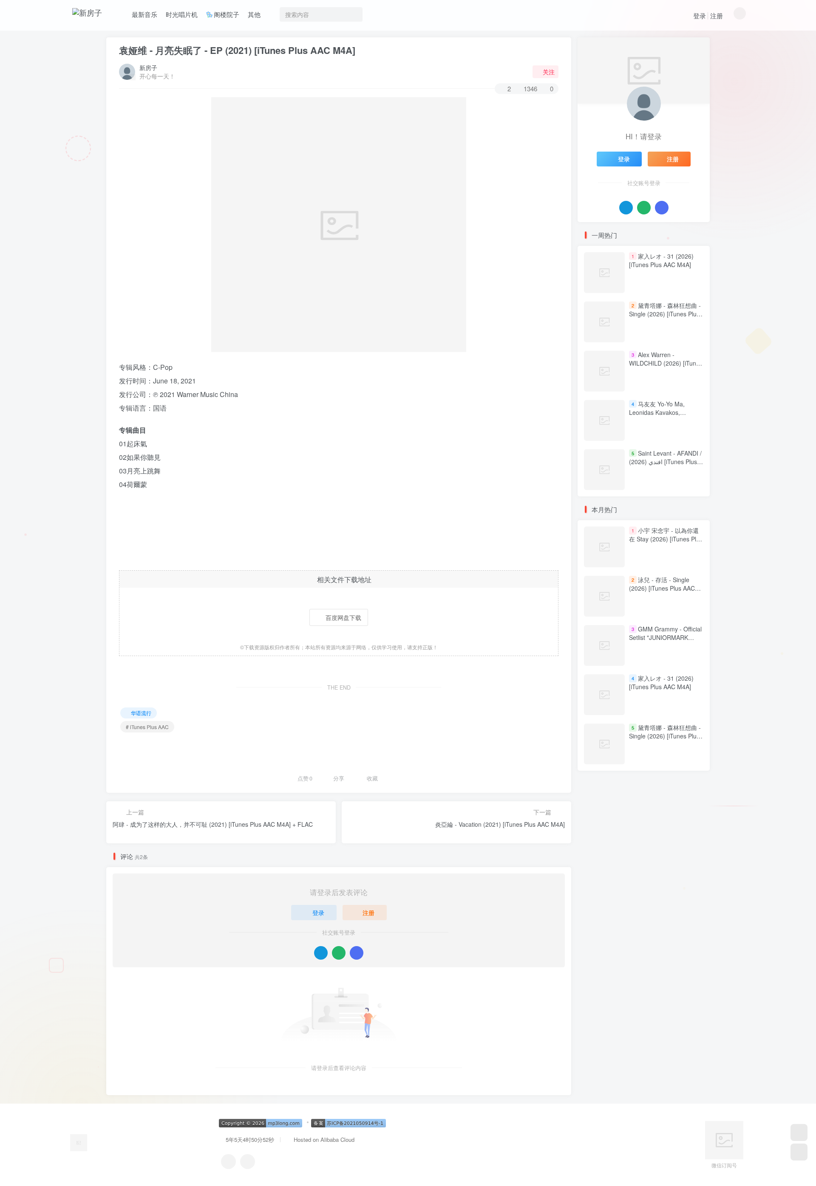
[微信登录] (339, 953)
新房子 (148, 67)
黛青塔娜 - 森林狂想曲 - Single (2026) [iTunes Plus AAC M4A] (665, 313)
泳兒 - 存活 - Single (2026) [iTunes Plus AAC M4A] (662, 588)
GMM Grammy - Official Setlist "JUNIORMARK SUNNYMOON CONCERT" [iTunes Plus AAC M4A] (665, 642)
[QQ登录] (321, 953)
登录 (699, 15)
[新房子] (78, 1142)
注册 (716, 15)
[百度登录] (356, 953)
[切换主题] (799, 1152)
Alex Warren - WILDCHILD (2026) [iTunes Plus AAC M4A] (666, 362)
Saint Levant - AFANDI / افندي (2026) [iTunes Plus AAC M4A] (665, 461)
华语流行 (141, 712)
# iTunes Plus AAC (147, 726)
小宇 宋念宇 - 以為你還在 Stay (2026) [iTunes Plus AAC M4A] (666, 539)
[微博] (247, 1161)
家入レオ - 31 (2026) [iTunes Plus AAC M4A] (661, 260)
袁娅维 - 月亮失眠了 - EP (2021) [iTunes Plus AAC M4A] (237, 50)
